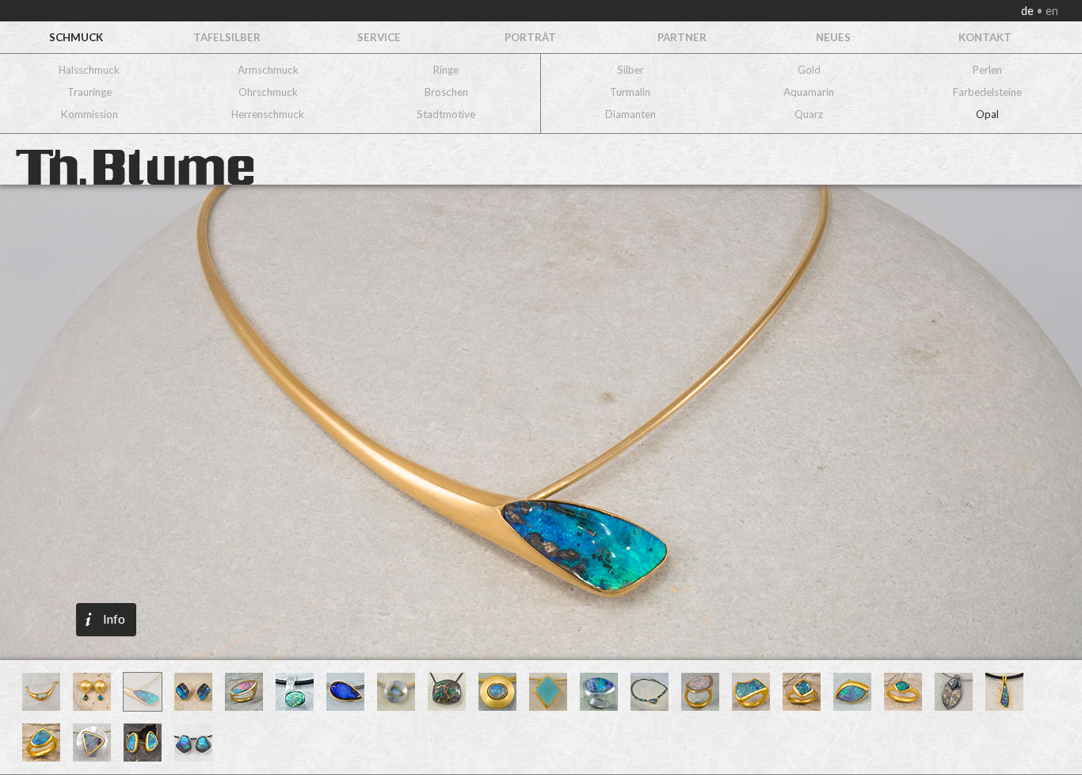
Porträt (530, 37)
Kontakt (985, 37)
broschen (446, 92)
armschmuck (268, 69)
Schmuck (76, 37)
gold (809, 69)
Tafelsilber (227, 37)
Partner (682, 37)
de (1028, 10)
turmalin (630, 92)
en (1050, 10)
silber (630, 69)
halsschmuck (89, 69)
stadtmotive (446, 114)
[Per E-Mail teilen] (175, 422)
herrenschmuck (267, 114)
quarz (808, 114)
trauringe (89, 92)
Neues (833, 37)
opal (987, 114)
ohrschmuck (268, 92)
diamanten (630, 114)
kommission (89, 114)
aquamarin (808, 92)
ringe (446, 69)
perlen (987, 69)
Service (379, 37)
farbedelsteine (987, 92)
